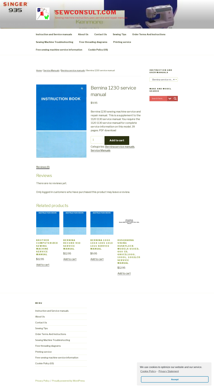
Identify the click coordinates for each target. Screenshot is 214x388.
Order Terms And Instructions (148, 34)
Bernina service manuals (73, 70)
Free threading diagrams (93, 42)
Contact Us (100, 34)
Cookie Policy (148, 371)
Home (39, 70)
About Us (83, 34)
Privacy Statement (169, 371)
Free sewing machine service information (59, 49)
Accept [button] (175, 379)
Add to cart (117, 140)
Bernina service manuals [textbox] (164, 79)
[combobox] (163, 79)
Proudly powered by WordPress (68, 380)
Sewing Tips (119, 34)
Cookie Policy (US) (98, 49)
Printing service (122, 42)
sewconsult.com (85, 12)
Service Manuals (51, 70)
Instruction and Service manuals (54, 34)
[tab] (43, 167)
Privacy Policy (42, 380)
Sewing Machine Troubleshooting (54, 42)
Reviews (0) (43, 167)
